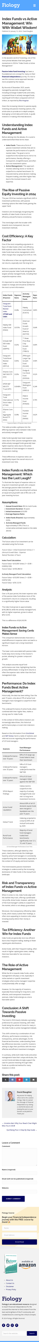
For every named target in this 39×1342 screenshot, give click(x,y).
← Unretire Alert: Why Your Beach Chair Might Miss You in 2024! (19, 1124)
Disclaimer (10, 1286)
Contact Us (10, 1283)
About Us (9, 1280)
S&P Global (9, 736)
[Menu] (34, 5)
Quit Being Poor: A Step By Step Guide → (22, 1130)
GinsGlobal (30, 733)
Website (5, 1188)
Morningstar (24, 100)
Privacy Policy (11, 1289)
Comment (6, 1146)
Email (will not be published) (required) (17, 1179)
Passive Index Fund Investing (13, 71)
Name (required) (8, 1170)
